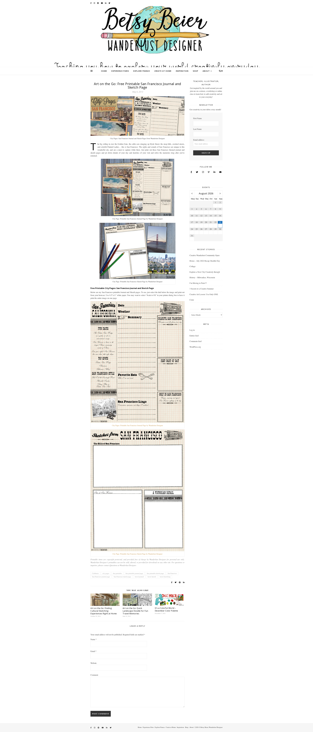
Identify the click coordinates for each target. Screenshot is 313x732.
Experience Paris (120, 71)
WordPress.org (195, 347)
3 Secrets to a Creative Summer (202, 288)
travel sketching (165, 577)
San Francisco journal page (101, 577)
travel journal (139, 577)
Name (93, 639)
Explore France (141, 71)
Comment (94, 675)
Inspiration (182, 71)
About (206, 71)
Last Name (197, 129)
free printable (117, 573)
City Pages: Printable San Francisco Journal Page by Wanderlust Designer (137, 425)
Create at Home (162, 71)
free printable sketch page (155, 573)
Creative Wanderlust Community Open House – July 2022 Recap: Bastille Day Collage (205, 261)
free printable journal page (134, 573)
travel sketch (152, 577)
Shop (195, 71)
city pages (105, 573)
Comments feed (195, 341)
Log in (192, 330)
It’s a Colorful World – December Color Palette (166, 609)
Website (93, 663)
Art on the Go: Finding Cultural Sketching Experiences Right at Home (103, 611)
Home (104, 71)
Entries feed (194, 335)
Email (93, 651)
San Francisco (172, 573)
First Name (197, 118)
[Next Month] (220, 193)
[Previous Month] (192, 193)
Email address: (198, 139)
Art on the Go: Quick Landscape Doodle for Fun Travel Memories (135, 611)
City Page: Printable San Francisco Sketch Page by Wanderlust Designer (137, 554)
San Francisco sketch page (122, 577)
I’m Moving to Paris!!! (198, 283)
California (95, 573)
